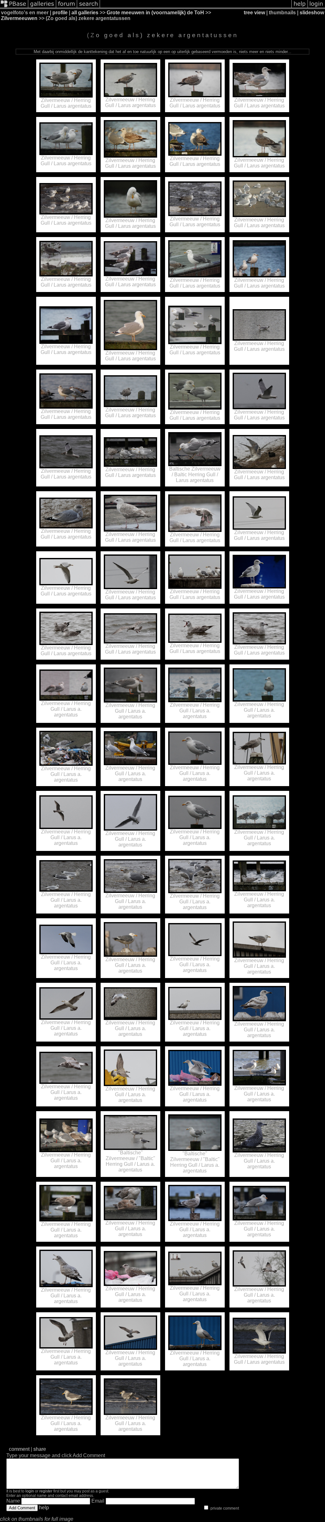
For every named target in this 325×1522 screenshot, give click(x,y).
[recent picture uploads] (42, 7)
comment (19, 1449)
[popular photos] (195, 7)
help (44, 1507)
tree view (254, 12)
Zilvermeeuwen (19, 18)
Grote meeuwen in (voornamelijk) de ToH (155, 12)
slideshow (312, 12)
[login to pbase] (316, 7)
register (45, 1491)
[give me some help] (299, 7)
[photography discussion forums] (66, 7)
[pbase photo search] (88, 7)
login (29, 1491)
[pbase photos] (14, 7)
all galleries (84, 12)
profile (60, 12)
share (39, 1449)
